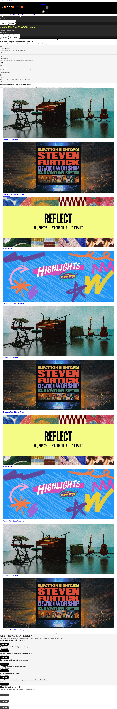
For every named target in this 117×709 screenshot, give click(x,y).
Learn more (4, 707)
